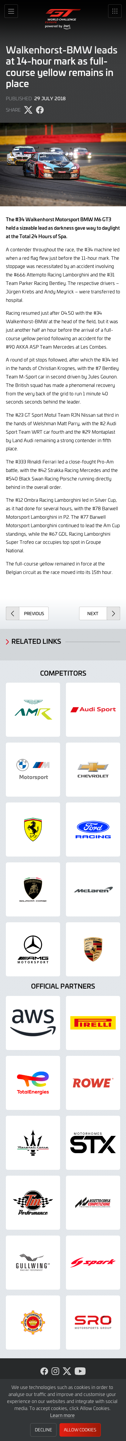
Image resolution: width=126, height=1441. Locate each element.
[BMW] (33, 770)
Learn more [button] (62, 1415)
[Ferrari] (33, 829)
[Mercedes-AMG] (33, 949)
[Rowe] (93, 1083)
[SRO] (93, 1322)
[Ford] (93, 829)
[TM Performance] (33, 1203)
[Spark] (93, 1263)
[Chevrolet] (93, 770)
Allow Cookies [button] (80, 1430)
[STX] (93, 1143)
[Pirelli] (93, 1023)
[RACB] (33, 1322)
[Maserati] (33, 1143)
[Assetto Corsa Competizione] (93, 1203)
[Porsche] (93, 949)
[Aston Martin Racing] (33, 710)
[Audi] (93, 710)
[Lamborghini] (33, 889)
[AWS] (33, 1023)
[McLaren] (93, 889)
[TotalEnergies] (33, 1083)
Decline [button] (43, 1430)
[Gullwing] (33, 1263)
